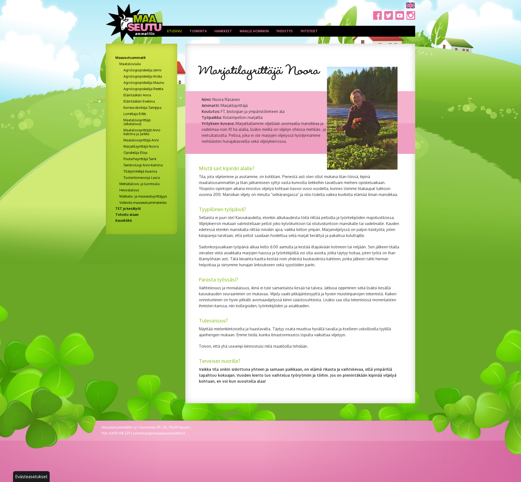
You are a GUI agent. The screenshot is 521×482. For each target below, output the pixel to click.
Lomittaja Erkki (134, 114)
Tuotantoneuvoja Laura (141, 177)
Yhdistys (284, 31)
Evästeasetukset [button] (31, 476)
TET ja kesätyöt (128, 208)
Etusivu (174, 31)
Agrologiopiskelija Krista (142, 76)
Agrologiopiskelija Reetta (143, 89)
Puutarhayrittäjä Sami (139, 159)
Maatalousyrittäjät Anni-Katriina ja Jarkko (142, 132)
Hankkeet (223, 31)
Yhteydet (309, 31)
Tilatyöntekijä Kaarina (140, 171)
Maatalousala (130, 64)
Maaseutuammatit (130, 57)
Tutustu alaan (127, 214)
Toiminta (198, 31)
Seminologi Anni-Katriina (143, 165)
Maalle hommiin (254, 31)
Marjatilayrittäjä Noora (141, 146)
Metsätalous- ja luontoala (139, 184)
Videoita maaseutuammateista (143, 202)
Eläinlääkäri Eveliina (139, 101)
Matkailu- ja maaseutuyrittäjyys (143, 196)
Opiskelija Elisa (135, 152)
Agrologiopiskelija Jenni (142, 70)
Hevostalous (129, 190)
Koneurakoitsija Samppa (142, 107)
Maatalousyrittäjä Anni (141, 140)
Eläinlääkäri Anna (137, 95)
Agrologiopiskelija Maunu (143, 82)
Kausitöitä (123, 220)
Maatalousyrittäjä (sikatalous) (137, 122)
